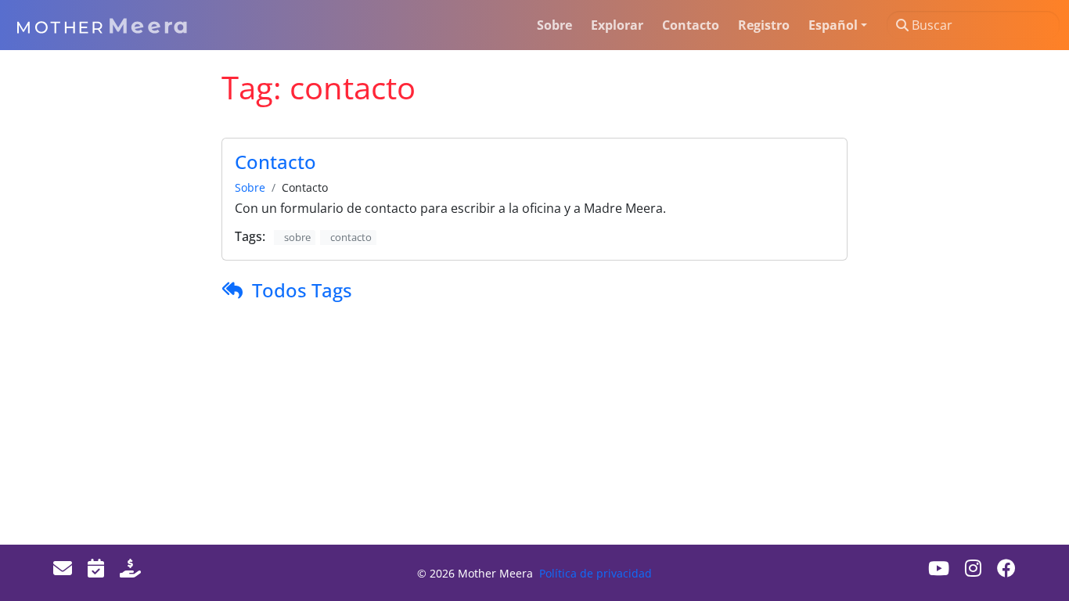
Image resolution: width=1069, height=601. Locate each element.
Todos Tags (302, 290)
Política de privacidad (595, 573)
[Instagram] (973, 568)
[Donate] (130, 568)
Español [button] (833, 25)
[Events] (96, 568)
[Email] (62, 568)
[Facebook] (1006, 568)
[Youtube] (938, 568)
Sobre (250, 187)
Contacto (275, 162)
